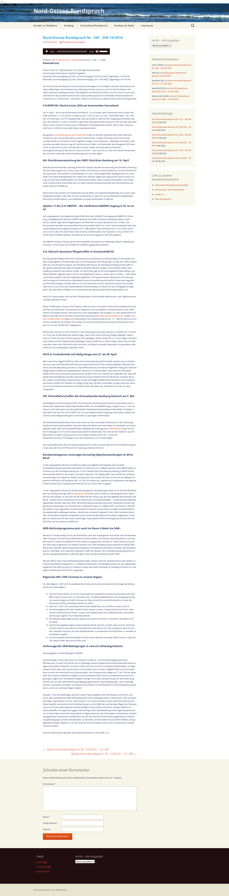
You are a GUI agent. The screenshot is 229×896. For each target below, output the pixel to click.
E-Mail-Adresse (50, 823)
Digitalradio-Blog (81, 493)
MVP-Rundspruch (163, 199)
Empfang (69, 25)
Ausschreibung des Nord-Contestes (70, 134)
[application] (76, 51)
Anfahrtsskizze (114, 428)
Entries (42, 862)
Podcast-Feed (43, 871)
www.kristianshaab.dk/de (111, 315)
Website (46, 829)
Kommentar (49, 784)
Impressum (147, 25)
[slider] (104, 51)
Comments (44, 866)
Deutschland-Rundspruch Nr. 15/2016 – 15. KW (104, 754)
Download (76, 59)
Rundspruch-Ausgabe (73, 42)
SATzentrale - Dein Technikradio (169, 189)
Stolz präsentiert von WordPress (50, 889)
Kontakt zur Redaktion (45, 25)
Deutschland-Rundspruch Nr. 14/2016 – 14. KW (76, 749)
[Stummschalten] (97, 51)
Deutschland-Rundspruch (93, 25)
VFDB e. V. (159, 194)
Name (46, 817)
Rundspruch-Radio (124, 25)
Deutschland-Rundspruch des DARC (171, 185)
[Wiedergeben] (46, 51)
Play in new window (60, 59)
